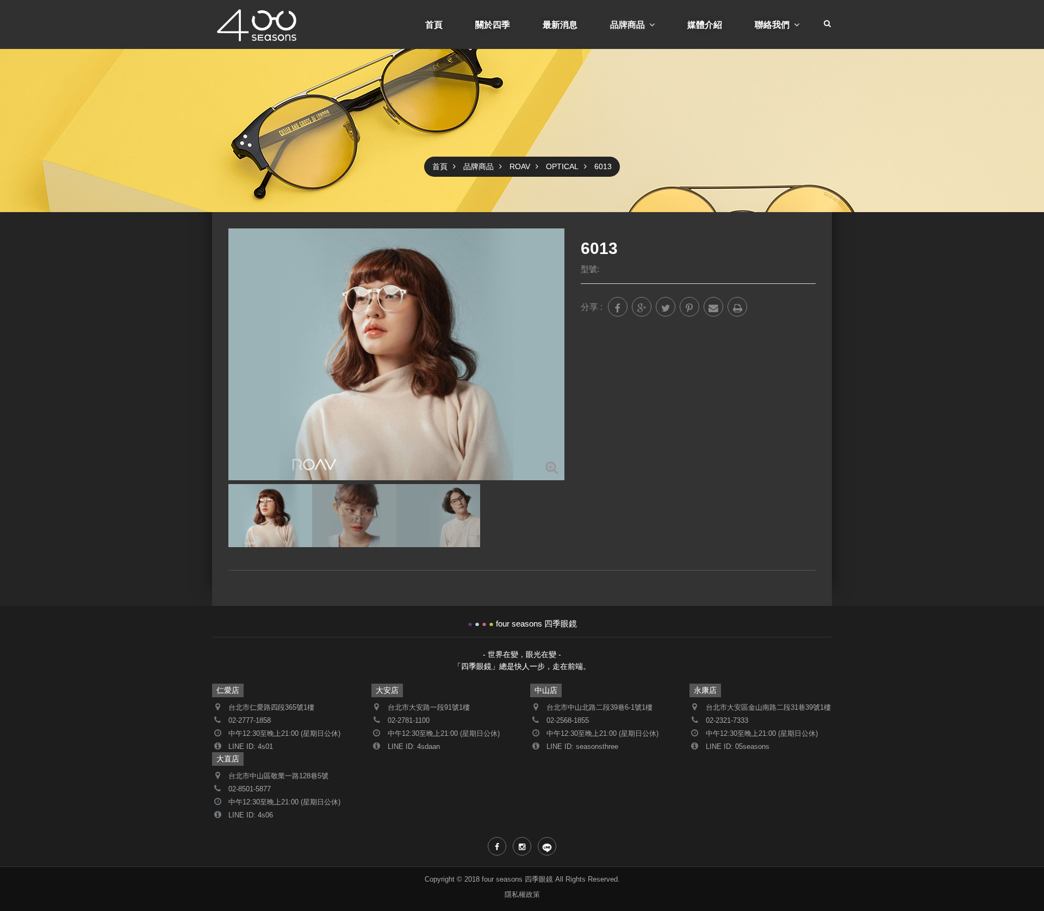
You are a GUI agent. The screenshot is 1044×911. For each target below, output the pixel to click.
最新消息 (560, 24)
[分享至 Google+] (641, 307)
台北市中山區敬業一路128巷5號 (278, 776)
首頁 (434, 24)
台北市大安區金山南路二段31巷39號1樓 (768, 707)
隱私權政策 (522, 894)
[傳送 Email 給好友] (713, 307)
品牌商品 (627, 24)
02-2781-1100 (409, 720)
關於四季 (492, 24)
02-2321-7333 (727, 720)
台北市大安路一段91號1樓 (429, 707)
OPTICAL (562, 166)
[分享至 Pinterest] (689, 307)
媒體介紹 (704, 24)
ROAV (519, 166)
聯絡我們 (772, 24)
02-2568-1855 (567, 720)
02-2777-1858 (249, 720)
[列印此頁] (737, 307)
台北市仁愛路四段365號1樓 (271, 707)
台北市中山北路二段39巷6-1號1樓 (599, 707)
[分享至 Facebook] (617, 307)
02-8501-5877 (249, 789)
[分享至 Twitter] (665, 307)
